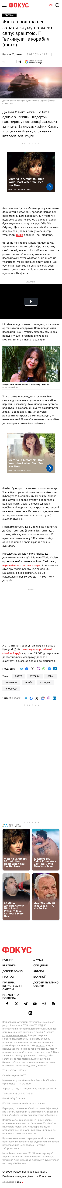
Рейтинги (9, 965)
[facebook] (7, 1003)
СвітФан (9, 15)
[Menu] (4, 5)
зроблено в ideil (12, 1182)
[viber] (44, 1003)
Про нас (8, 976)
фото (19, 676)
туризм (35, 676)
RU (51, 5)
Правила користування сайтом (12, 986)
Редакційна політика (10, 996)
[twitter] (16, 1003)
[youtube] (35, 1003)
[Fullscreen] (55, 350)
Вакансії (39, 976)
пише (19, 234)
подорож (12, 689)
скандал (46, 682)
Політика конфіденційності (19, 1176)
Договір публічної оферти (46, 984)
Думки (38, 959)
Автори (38, 971)
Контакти (45, 1176)
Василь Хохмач (12, 54)
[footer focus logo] (17, 950)
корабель (12, 682)
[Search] (57, 5)
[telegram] (25, 1003)
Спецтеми (40, 965)
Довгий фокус (12, 971)
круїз (29, 682)
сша (51, 676)
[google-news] (53, 1003)
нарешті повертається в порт (21, 565)
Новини (8, 959)
